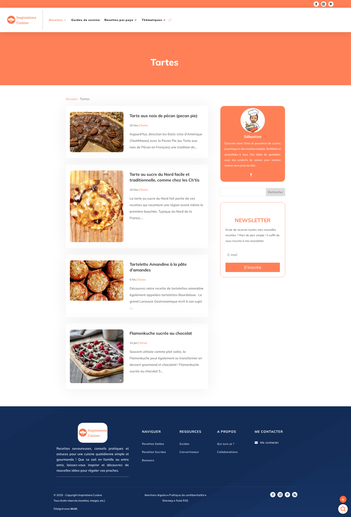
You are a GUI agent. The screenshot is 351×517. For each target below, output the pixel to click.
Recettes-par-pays (118, 20)
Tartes (144, 125)
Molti (73, 508)
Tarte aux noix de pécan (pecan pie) (163, 115)
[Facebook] (251, 175)
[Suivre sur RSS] (294, 494)
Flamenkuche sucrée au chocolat (161, 333)
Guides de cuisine (85, 20)
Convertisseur (189, 452)
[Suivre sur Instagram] (323, 4)
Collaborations (227, 452)
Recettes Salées (153, 443)
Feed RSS (181, 500)
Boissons (148, 460)
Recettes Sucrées (154, 452)
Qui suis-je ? (225, 443)
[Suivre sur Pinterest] (331, 4)
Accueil (71, 99)
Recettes (56, 20)
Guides (184, 443)
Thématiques (152, 20)
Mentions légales (156, 495)
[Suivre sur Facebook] (316, 4)
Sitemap (167, 500)
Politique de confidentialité (186, 495)
